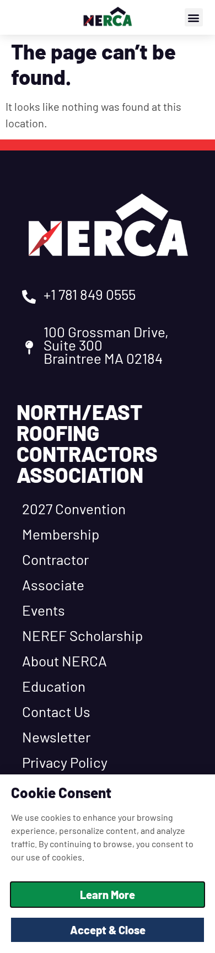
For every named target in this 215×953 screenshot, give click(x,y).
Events (43, 609)
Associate (53, 584)
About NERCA (64, 660)
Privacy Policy (65, 762)
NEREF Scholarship (82, 635)
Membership (60, 533)
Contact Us (56, 711)
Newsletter (56, 736)
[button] (194, 17)
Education (53, 685)
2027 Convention (74, 508)
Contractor (55, 559)
